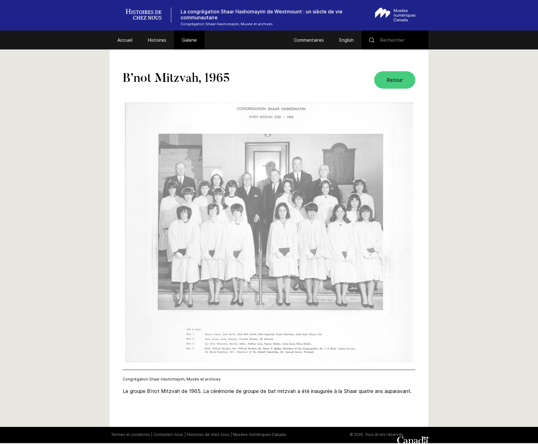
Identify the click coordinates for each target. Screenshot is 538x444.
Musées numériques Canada (259, 434)
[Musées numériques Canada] (395, 14)
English (346, 40)
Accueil (124, 40)
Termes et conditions (130, 434)
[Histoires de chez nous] (147, 15)
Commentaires (309, 40)
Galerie (189, 40)
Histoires (157, 40)
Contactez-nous (168, 434)
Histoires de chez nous (208, 434)
